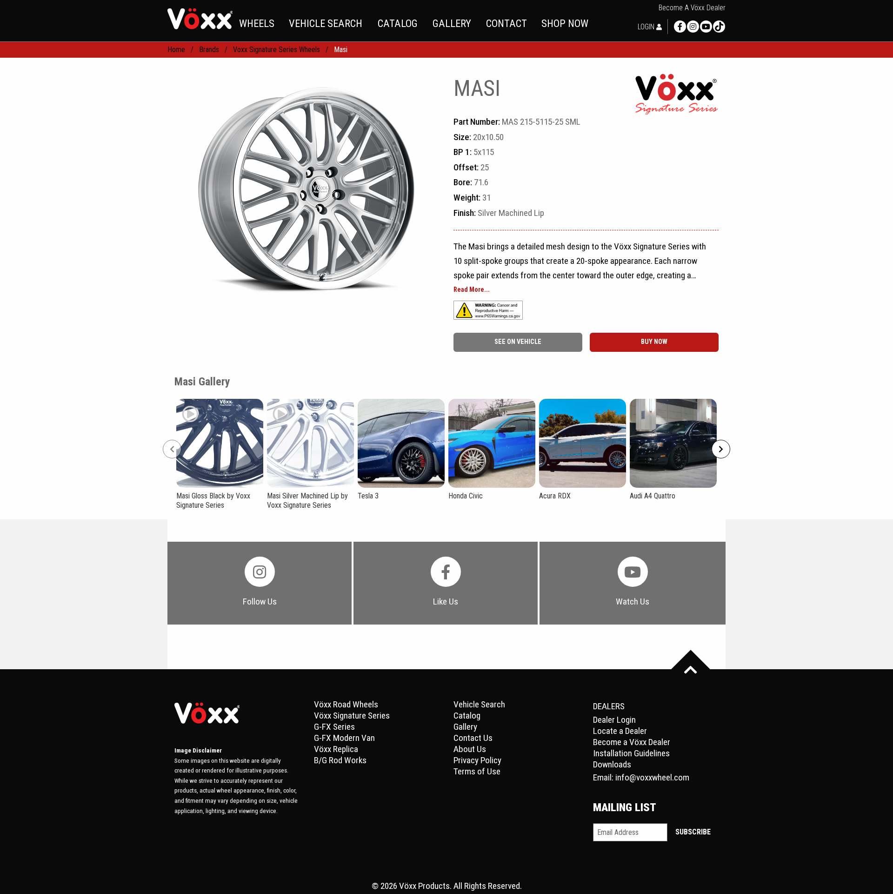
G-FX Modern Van (344, 738)
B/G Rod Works (340, 760)
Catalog (466, 715)
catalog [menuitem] (398, 23)
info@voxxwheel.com (652, 777)
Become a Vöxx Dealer (692, 8)
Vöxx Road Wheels (346, 704)
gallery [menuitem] (452, 23)
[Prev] (172, 449)
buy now (654, 342)
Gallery (465, 726)
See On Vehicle (517, 342)
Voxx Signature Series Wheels (276, 49)
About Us (469, 749)
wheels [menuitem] (256, 23)
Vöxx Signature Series (352, 715)
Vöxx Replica (336, 749)
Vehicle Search (479, 704)
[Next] (721, 449)
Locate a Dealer (620, 731)
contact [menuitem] (506, 23)
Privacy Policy (477, 760)
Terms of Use (476, 771)
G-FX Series (334, 726)
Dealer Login (614, 719)
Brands (209, 49)
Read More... (471, 290)
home (176, 49)
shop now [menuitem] (564, 23)
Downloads (612, 764)
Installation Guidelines (631, 753)
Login (647, 26)
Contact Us (473, 738)
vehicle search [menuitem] (325, 23)
